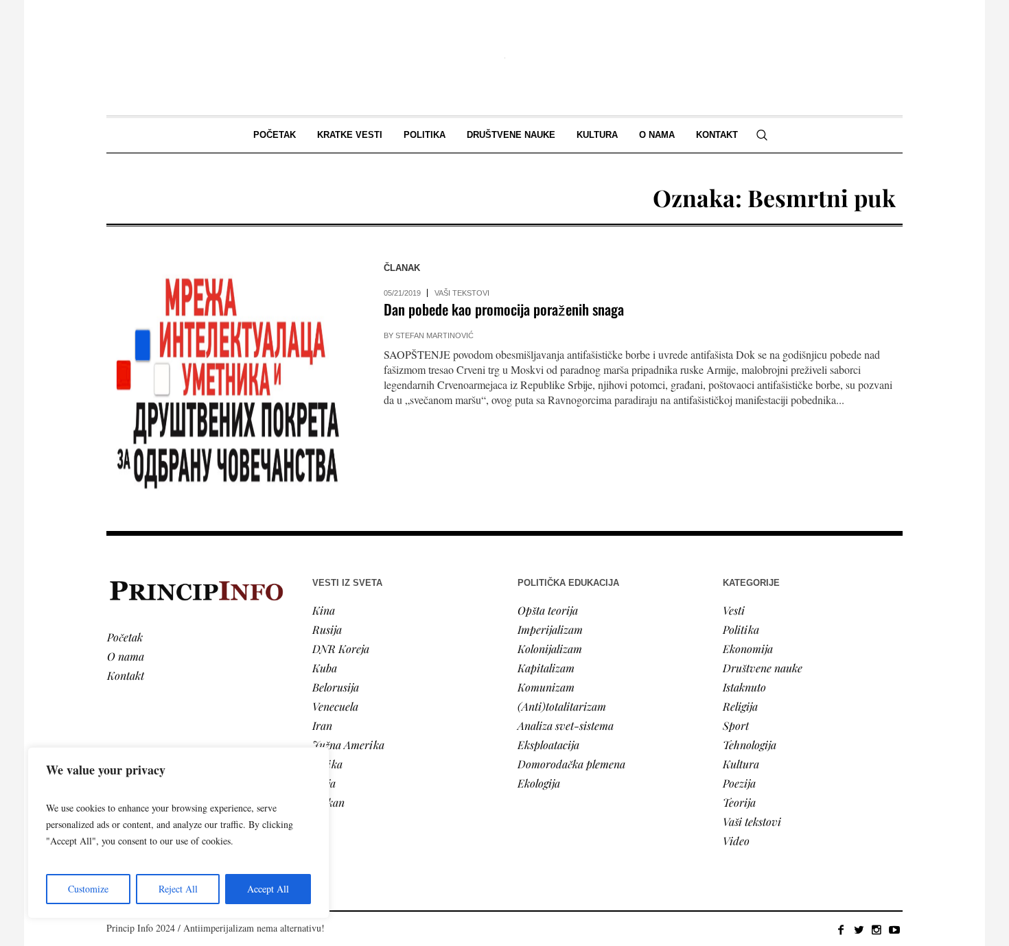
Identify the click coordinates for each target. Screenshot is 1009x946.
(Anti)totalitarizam (562, 706)
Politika (741, 629)
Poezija (739, 783)
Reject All (178, 888)
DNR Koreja (340, 648)
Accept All (268, 888)
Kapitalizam (546, 668)
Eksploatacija (548, 744)
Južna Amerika (348, 744)
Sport (736, 725)
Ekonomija (748, 648)
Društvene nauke (762, 668)
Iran (322, 725)
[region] (178, 833)
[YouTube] (894, 929)
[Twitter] (858, 929)
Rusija (327, 629)
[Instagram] (876, 929)
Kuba (324, 668)
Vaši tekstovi (461, 293)
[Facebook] (841, 929)
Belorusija (335, 687)
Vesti (734, 610)
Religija (740, 706)
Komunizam (546, 687)
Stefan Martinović (434, 335)
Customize (88, 888)
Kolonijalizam (550, 648)
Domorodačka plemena (571, 764)
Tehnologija (749, 744)
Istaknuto (744, 687)
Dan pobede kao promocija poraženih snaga (504, 309)
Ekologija (539, 783)
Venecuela (335, 706)
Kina (323, 610)
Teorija (739, 802)
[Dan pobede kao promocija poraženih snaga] (231, 379)
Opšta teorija (548, 610)
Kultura (741, 764)
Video (736, 840)
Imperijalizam (550, 629)
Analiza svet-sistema (566, 725)
